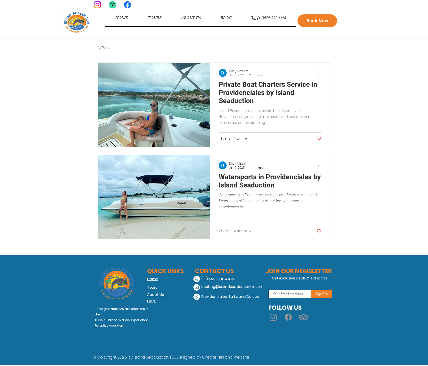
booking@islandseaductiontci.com (232, 286)
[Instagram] (97, 4)
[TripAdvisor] (112, 4)
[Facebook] (127, 4)
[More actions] (320, 73)
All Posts (104, 48)
